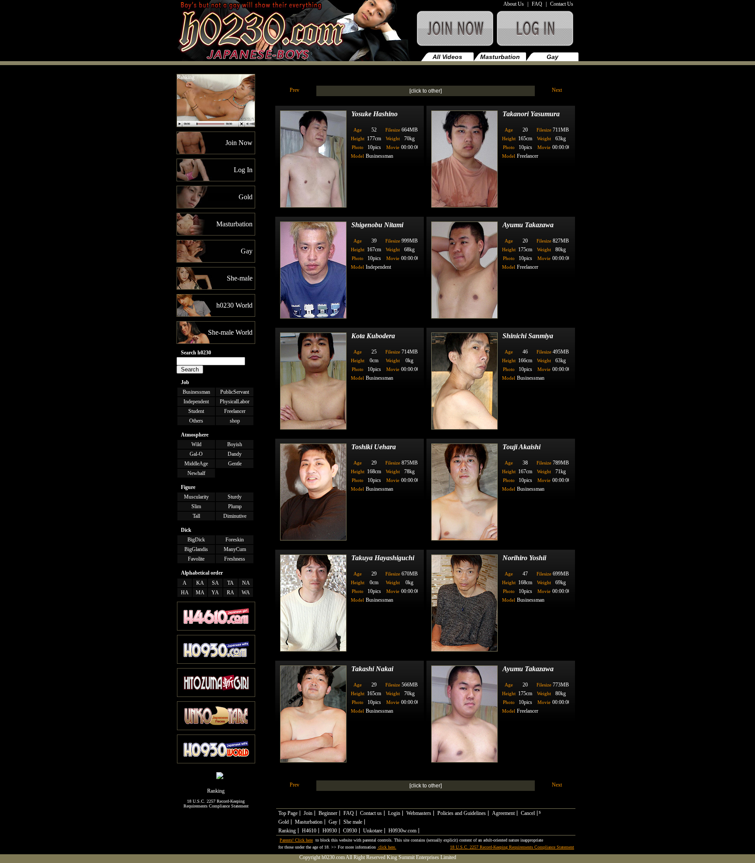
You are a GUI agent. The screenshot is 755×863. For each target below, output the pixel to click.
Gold (283, 822)
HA (185, 592)
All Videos (447, 56)
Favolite (196, 559)
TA (230, 583)
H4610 (309, 831)
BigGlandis (196, 549)
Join (308, 813)
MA (200, 592)
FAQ (537, 4)
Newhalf (196, 473)
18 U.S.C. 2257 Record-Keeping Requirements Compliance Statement (216, 803)
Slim (196, 506)
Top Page (288, 813)
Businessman (196, 392)
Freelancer (235, 411)
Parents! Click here (296, 840)
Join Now (454, 32)
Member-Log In (536, 32)
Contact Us (561, 4)
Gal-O (196, 454)
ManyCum (235, 549)
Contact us (371, 813)
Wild (196, 444)
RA (230, 592)
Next (557, 90)
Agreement (503, 813)
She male (352, 822)
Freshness (234, 559)
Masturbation (500, 56)
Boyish (234, 444)
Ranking (185, 77)
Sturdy (235, 497)
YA (215, 592)
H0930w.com (402, 831)
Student (196, 411)
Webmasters (418, 813)
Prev (294, 90)
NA (246, 583)
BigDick (196, 540)
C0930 (350, 831)
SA (215, 583)
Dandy (235, 454)
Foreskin (234, 540)
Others (196, 421)
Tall (196, 516)
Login (394, 813)
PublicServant (234, 392)
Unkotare (372, 831)
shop (235, 421)
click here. (386, 847)
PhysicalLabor (234, 402)
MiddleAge (196, 464)
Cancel (528, 813)
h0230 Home (295, 32)
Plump (235, 506)
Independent (196, 402)
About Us (513, 4)
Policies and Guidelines (461, 813)
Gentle (235, 464)
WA (246, 592)
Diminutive (234, 516)
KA (200, 583)
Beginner (328, 813)
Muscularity (196, 497)
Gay (552, 56)
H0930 (329, 831)
